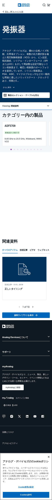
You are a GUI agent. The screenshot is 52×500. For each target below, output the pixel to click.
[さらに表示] (26, 87)
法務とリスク (8, 432)
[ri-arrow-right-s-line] (33, 307)
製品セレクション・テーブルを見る (23, 95)
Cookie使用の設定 (26, 487)
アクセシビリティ (10, 443)
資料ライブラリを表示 (24, 315)
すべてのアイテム (10, 250)
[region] (26, 476)
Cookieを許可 (26, 495)
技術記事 (24, 250)
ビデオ (32, 250)
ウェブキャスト (44, 250)
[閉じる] (49, 457)
